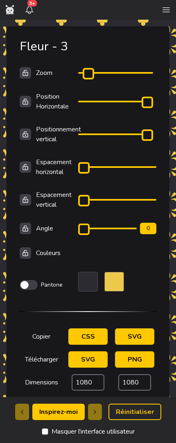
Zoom (44, 72)
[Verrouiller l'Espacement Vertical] (25, 200)
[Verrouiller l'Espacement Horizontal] (25, 167)
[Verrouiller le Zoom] (25, 73)
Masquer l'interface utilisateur (93, 431)
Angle (44, 228)
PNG (135, 359)
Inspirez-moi (58, 411)
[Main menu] (166, 9)
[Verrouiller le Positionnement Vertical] (25, 134)
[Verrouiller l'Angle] (25, 228)
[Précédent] (22, 412)
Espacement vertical (54, 199)
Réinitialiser (135, 411)
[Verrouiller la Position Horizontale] (25, 101)
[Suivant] (95, 412)
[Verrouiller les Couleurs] (25, 253)
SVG (135, 336)
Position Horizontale (52, 101)
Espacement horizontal (54, 167)
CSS (88, 336)
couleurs (48, 253)
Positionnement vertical (58, 134)
